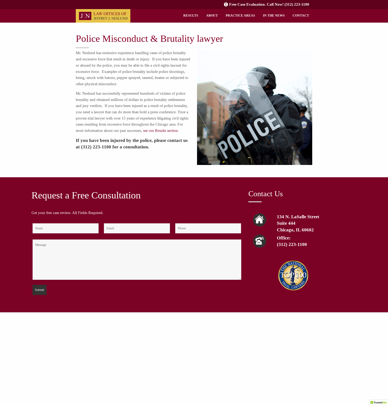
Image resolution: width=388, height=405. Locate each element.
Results (190, 15)
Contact (301, 15)
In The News (274, 15)
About (212, 15)
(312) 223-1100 (297, 4)
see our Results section (160, 130)
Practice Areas (240, 15)
